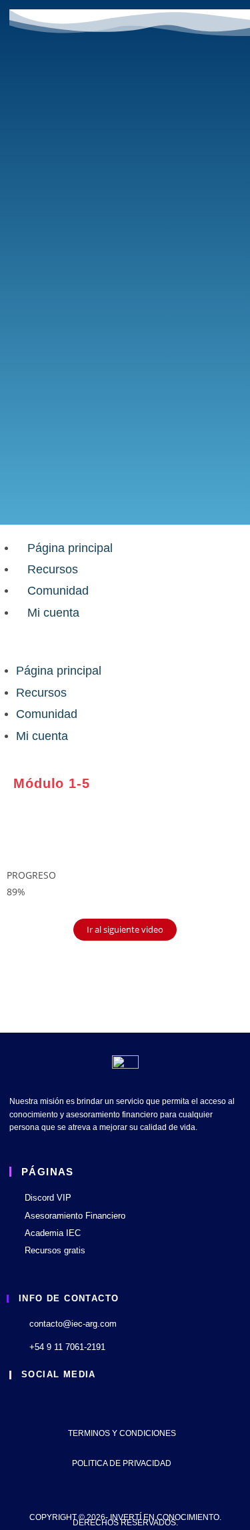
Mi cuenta (53, 612)
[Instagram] (53, 1402)
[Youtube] (18, 1402)
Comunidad (58, 590)
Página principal (70, 548)
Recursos (52, 569)
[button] (125, 641)
